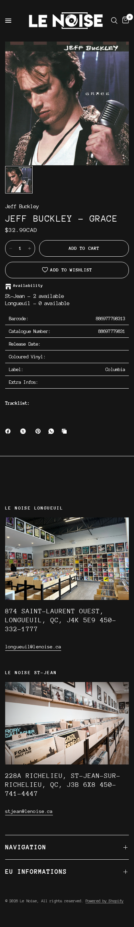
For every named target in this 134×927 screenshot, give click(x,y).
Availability (28, 285)
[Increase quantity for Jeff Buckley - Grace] (29, 248)
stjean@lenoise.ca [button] (29, 811)
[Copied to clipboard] (66, 431)
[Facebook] (9, 431)
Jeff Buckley (22, 207)
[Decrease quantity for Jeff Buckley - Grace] (10, 248)
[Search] (114, 20)
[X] (24, 431)
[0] (124, 20)
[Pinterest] (39, 431)
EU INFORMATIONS (36, 871)
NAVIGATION (25, 847)
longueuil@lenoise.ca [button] (33, 646)
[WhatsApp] (52, 431)
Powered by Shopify (105, 900)
